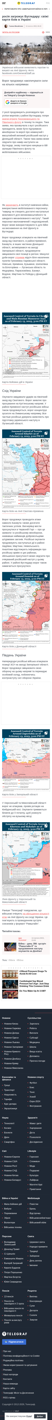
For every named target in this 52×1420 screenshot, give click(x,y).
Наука (5, 1118)
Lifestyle (32, 1151)
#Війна (20, 960)
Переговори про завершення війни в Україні (27, 9)
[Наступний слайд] (49, 9)
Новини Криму (11, 1063)
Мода (32, 1166)
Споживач (35, 1161)
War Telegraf (22, 939)
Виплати (34, 1033)
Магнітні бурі (36, 1184)
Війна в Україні (10, 1198)
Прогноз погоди (37, 1061)
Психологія (35, 1137)
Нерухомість (10, 1095)
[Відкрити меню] (4, 3)
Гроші (7, 1085)
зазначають (12, 205)
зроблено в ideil (10, 1411)
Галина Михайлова (16, 26)
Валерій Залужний (13, 1263)
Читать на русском (10, 32)
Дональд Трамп (11, 1249)
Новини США (10, 1161)
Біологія (8, 1133)
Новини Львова (12, 1042)
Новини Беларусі (12, 1180)
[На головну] (26, 3)
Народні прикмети (38, 1247)
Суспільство (34, 1018)
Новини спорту (36, 1077)
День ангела (36, 1261)
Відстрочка (35, 1213)
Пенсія (5, 1291)
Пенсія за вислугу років (13, 1321)
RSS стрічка (9, 1398)
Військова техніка (13, 1227)
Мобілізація (34, 1198)
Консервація (36, 1301)
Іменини (34, 1265)
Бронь (33, 1209)
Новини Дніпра (11, 1033)
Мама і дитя (35, 1123)
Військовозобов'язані (40, 1218)
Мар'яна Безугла (12, 1277)
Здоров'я (32, 1118)
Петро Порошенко (13, 1272)
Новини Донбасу (12, 1059)
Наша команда (10, 1384)
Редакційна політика (13, 1360)
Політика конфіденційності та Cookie (21, 1356)
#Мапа (11, 960)
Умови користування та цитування (20, 1365)
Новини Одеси (11, 1038)
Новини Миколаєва (13, 1068)
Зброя (7, 1218)
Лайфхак (34, 1180)
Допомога (34, 1056)
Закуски (33, 1320)
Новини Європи (12, 1157)
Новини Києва (11, 1024)
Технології (9, 1123)
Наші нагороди (10, 1374)
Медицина (35, 1042)
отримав (20, 257)
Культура (34, 1175)
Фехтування (35, 1106)
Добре (40, 1416)
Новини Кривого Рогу (12, 1052)
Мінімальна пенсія (13, 1315)
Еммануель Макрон (13, 1258)
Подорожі (34, 1170)
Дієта (32, 1133)
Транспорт (9, 1090)
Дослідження (36, 1142)
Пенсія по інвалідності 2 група (14, 1302)
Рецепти (32, 1291)
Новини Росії (10, 1166)
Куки (28, 1416)
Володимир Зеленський (10, 1243)
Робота (33, 1028)
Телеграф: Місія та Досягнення (18, 1393)
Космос (7, 1128)
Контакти (7, 1379)
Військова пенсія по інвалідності (14, 1309)
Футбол (33, 1083)
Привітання (35, 1189)
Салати (33, 1315)
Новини (6, 1018)
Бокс (32, 1087)
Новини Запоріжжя (13, 1047)
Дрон (6, 1137)
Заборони (34, 1256)
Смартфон (9, 1142)
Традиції (34, 1251)
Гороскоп (34, 1157)
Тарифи (8, 1099)
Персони (6, 1236)
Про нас (7, 1351)
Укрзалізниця (10, 1108)
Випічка (33, 1296)
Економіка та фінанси (9, 1078)
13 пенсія (8, 1296)
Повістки (34, 1204)
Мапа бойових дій (13, 1204)
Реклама (7, 1370)
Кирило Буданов (12, 1268)
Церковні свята (37, 1242)
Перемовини (10, 1213)
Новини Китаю (11, 1175)
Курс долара (10, 1104)
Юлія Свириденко (13, 1282)
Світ (4, 1151)
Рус (48, 3)
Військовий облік (38, 1222)
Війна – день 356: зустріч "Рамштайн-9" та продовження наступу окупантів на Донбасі (32, 947)
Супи (32, 1306)
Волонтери (9, 1222)
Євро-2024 (35, 1101)
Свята (31, 1236)
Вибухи (7, 1209)
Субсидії (34, 1038)
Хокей (33, 1097)
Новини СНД (10, 1170)
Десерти (34, 1310)
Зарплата (34, 1024)
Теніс (32, 1092)
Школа (33, 1047)
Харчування (36, 1128)
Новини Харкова (12, 1028)
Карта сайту (9, 1388)
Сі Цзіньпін (9, 1254)
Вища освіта (36, 1051)
